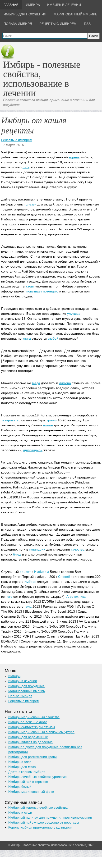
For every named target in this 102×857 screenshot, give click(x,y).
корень (74, 157)
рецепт (25, 572)
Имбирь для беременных (28, 737)
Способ (64, 577)
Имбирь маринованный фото (31, 791)
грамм (52, 420)
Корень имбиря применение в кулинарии (40, 827)
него (8, 596)
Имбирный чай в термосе (28, 782)
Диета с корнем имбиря (26, 772)
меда (36, 383)
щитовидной (32, 450)
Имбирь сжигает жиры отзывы (31, 727)
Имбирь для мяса (22, 767)
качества (77, 549)
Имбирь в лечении (22, 681)
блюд (17, 554)
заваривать (10, 420)
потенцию (50, 291)
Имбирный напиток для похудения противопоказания (50, 817)
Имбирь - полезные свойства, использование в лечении (41, 78)
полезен (30, 204)
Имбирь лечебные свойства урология (37, 777)
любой (53, 338)
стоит (30, 286)
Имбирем (41, 572)
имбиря (30, 581)
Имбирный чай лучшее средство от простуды (43, 822)
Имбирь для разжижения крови (32, 757)
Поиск (93, 36)
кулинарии (37, 549)
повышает (34, 291)
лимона (65, 383)
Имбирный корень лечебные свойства (38, 807)
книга (27, 338)
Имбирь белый (19, 787)
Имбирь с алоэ (19, 762)
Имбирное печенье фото (27, 722)
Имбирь (14, 676)
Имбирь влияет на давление (30, 742)
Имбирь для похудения (26, 686)
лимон (48, 425)
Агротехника (76, 596)
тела (28, 606)
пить (26, 167)
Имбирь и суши (20, 812)
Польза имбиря (20, 696)
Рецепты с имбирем (16, 140)
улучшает (74, 313)
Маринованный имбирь (26, 691)
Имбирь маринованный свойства (34, 717)
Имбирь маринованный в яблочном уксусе (41, 732)
